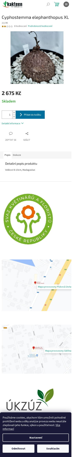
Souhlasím (53, 448)
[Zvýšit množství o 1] (14, 113)
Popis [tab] (7, 155)
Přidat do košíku (32, 114)
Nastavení (35, 438)
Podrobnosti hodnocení (40, 26)
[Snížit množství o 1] (14, 117)
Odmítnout (18, 448)
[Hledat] (48, 4)
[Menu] (66, 4)
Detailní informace (11, 123)
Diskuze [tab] (17, 155)
